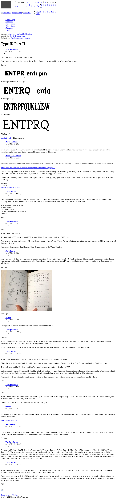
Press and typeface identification (20, 34)
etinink (8, 406)
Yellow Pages (10, 26)
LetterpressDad (11, 49)
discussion (27, 13)
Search (7, 30)
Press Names (10, 24)
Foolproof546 (10, 191)
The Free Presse (11, 442)
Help (38, 14)
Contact (15, 495)
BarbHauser (10, 251)
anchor (8, 318)
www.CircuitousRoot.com (10, 188)
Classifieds (9, 22)
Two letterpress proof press (20, 38)
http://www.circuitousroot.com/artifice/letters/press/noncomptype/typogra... (28, 168)
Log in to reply (6, 138)
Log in (38, 12)
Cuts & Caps (10, 20)
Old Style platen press (17, 36)
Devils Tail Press (11, 142)
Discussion (9, 28)
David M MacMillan (13, 156)
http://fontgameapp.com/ (9, 420)
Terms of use (5, 495)
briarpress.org (17, 13)
